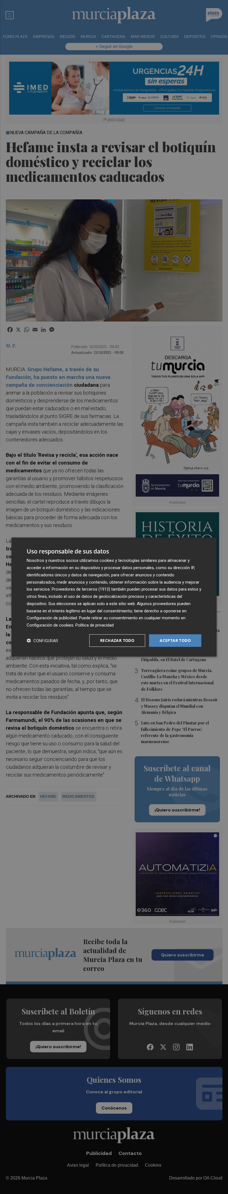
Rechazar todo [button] (117, 640)
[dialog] (114, 597)
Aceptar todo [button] (175, 640)
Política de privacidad (94, 625)
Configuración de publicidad (52, 617)
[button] (42, 640)
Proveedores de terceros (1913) (81, 589)
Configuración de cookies (50, 625)
